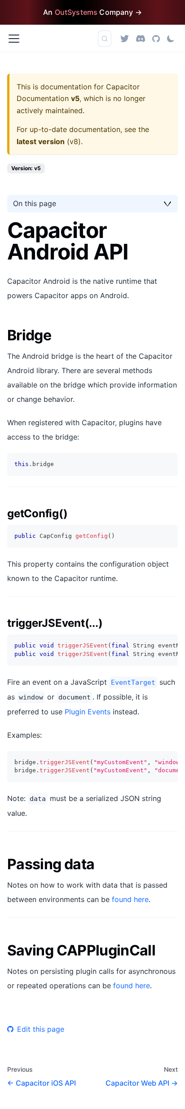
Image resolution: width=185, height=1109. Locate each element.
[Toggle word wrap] (150, 645)
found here (130, 899)
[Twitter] (124, 38)
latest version (41, 141)
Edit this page (40, 1029)
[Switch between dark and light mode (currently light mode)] (170, 38)
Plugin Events (87, 711)
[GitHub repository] (156, 38)
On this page (34, 203)
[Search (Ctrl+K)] (104, 39)
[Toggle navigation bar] (14, 38)
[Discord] (140, 38)
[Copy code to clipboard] (166, 464)
